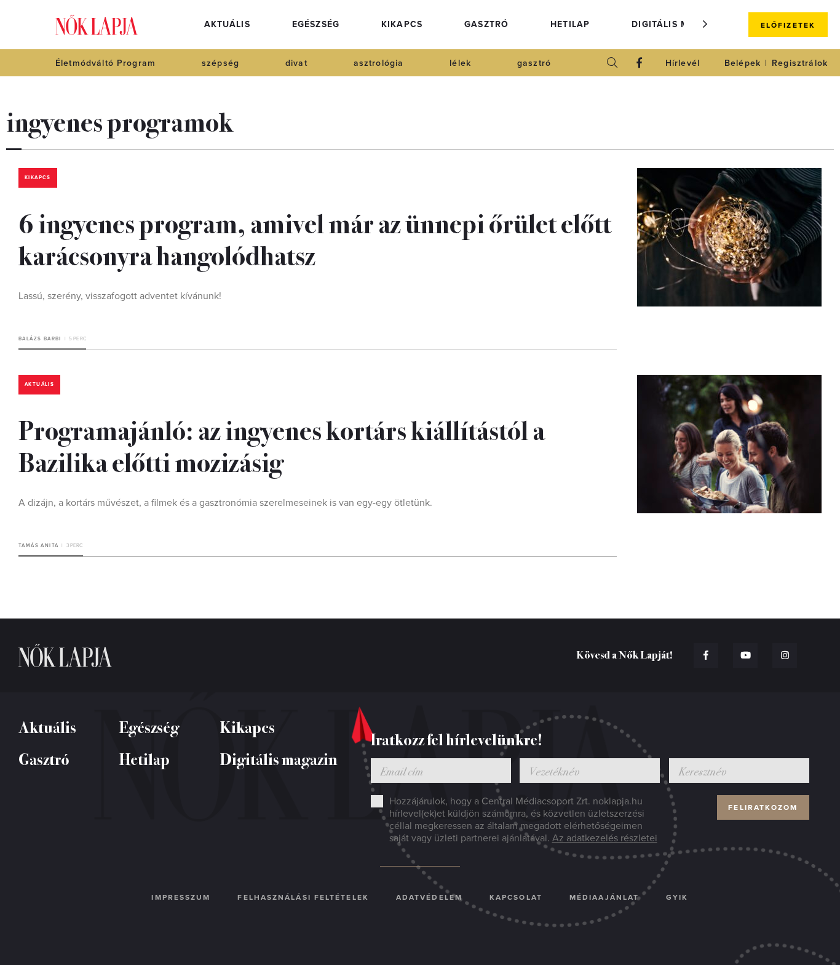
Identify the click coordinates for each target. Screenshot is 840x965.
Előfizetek (788, 25)
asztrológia (379, 63)
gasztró (534, 63)
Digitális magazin (678, 24)
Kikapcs (401, 24)
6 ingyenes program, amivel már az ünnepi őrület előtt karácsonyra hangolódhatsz (314, 238)
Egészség (315, 24)
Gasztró (486, 24)
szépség (220, 63)
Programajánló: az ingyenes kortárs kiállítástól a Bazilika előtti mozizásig (281, 445)
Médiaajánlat (604, 897)
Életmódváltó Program (105, 63)
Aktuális (227, 24)
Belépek (742, 63)
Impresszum (180, 897)
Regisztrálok (800, 63)
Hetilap (570, 24)
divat (296, 63)
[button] (705, 24)
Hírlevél (682, 63)
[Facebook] (639, 62)
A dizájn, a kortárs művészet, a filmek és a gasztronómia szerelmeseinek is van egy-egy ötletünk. (225, 503)
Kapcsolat (515, 897)
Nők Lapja (96, 25)
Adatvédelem (429, 897)
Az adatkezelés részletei (604, 838)
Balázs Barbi (39, 339)
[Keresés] (612, 62)
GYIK (677, 897)
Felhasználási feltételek (302, 897)
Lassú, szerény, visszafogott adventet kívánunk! (119, 296)
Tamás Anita (38, 545)
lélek (460, 63)
